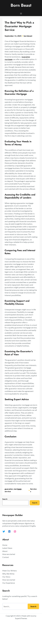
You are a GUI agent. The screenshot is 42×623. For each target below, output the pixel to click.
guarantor (9, 489)
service (8, 491)
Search (4, 499)
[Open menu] (21, 13)
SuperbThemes (21, 618)
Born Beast (21, 5)
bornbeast (28, 36)
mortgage (18, 489)
